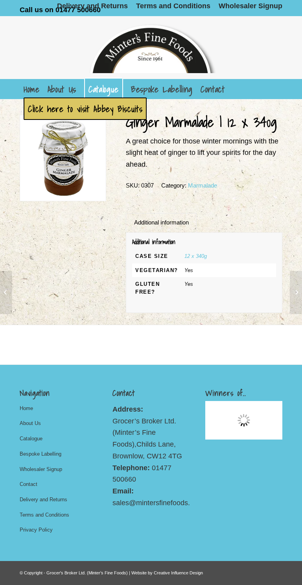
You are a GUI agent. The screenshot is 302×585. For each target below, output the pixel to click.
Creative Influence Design (178, 572)
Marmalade (202, 185)
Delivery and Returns (43, 499)
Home (26, 408)
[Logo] (151, 47)
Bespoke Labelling (40, 454)
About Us (30, 423)
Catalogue (31, 439)
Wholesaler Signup (41, 469)
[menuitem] (92, 6)
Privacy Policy (36, 530)
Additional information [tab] (161, 222)
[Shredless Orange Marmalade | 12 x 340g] (296, 292)
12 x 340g (195, 256)
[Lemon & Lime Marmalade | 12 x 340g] (6, 292)
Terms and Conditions (44, 515)
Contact (28, 484)
